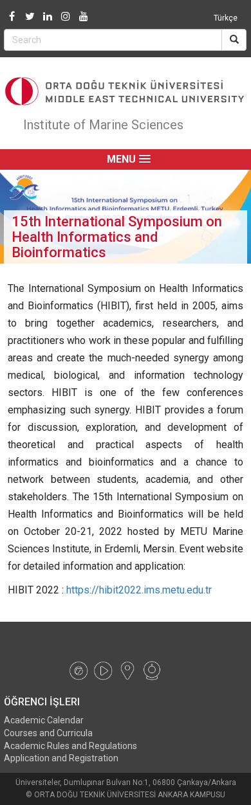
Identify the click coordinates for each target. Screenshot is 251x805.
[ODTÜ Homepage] (125, 91)
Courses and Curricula (48, 733)
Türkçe (225, 18)
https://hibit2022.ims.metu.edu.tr (139, 590)
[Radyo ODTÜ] (78, 670)
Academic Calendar (44, 720)
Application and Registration (61, 758)
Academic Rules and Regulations (70, 746)
